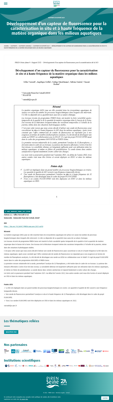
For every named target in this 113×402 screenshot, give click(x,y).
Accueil (6, 46)
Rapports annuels (25, 46)
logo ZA (63, 382)
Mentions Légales (60, 392)
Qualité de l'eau (11, 332)
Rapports (14, 46)
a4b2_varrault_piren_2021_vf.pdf (18, 211)
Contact (68, 392)
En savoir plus (24, 399)
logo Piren (52, 382)
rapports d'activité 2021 (56, 17)
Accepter (105, 398)
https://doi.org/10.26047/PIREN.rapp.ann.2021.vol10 (23, 226)
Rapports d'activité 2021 (41, 46)
